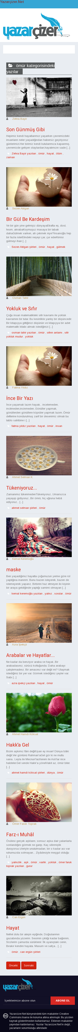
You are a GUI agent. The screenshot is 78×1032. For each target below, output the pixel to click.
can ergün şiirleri (30, 951)
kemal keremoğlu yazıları (27, 593)
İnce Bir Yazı (19, 398)
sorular (58, 593)
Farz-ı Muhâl (20, 834)
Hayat (12, 928)
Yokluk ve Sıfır (21, 309)
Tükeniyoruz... (21, 488)
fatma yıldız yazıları (24, 426)
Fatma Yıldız (20, 387)
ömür (41, 153)
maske (13, 570)
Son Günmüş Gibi (25, 129)
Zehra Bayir (19, 118)
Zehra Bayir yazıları (24, 153)
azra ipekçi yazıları (23, 683)
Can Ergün (18, 917)
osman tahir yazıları (24, 332)
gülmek (60, 246)
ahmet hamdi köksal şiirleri (28, 772)
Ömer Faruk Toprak (24, 823)
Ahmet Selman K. (22, 477)
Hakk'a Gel (17, 745)
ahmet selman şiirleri (24, 507)
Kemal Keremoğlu (23, 558)
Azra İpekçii (19, 644)
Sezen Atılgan (20, 208)
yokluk (29, 336)
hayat (50, 153)
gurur (29, 866)
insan (59, 426)
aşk (26, 862)
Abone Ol (63, 1000)
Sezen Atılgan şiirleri (24, 246)
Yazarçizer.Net (12, 2)
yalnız (48, 593)
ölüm (59, 153)
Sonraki (29, 965)
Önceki (13, 965)
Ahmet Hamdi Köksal (25, 734)
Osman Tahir (20, 297)
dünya (51, 772)
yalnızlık (17, 862)
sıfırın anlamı (54, 332)
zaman (10, 157)
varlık (42, 862)
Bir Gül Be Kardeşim (28, 219)
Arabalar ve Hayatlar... (30, 655)
